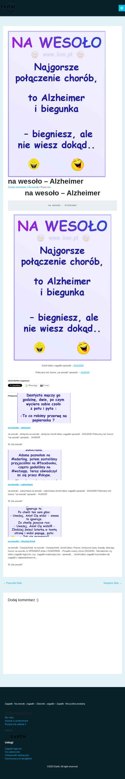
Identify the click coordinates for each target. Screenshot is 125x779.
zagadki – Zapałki (55, 704)
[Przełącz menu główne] (122, 8)
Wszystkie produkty (75, 704)
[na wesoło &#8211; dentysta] (44, 408)
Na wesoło (33, 187)
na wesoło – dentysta (19, 428)
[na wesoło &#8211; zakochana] (34, 465)
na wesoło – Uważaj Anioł (21, 541)
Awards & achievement (16, 721)
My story (9, 717)
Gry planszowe (12, 752)
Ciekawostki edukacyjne (17, 755)
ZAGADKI (79, 365)
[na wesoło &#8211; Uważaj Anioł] (34, 521)
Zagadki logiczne (13, 748)
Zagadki (9, 704)
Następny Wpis (113, 583)
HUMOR (85, 372)
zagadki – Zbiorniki (35, 704)
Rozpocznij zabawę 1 (15, 724)
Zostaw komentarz (17, 187)
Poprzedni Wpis (12, 583)
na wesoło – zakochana (20, 484)
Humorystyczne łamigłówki (18, 758)
